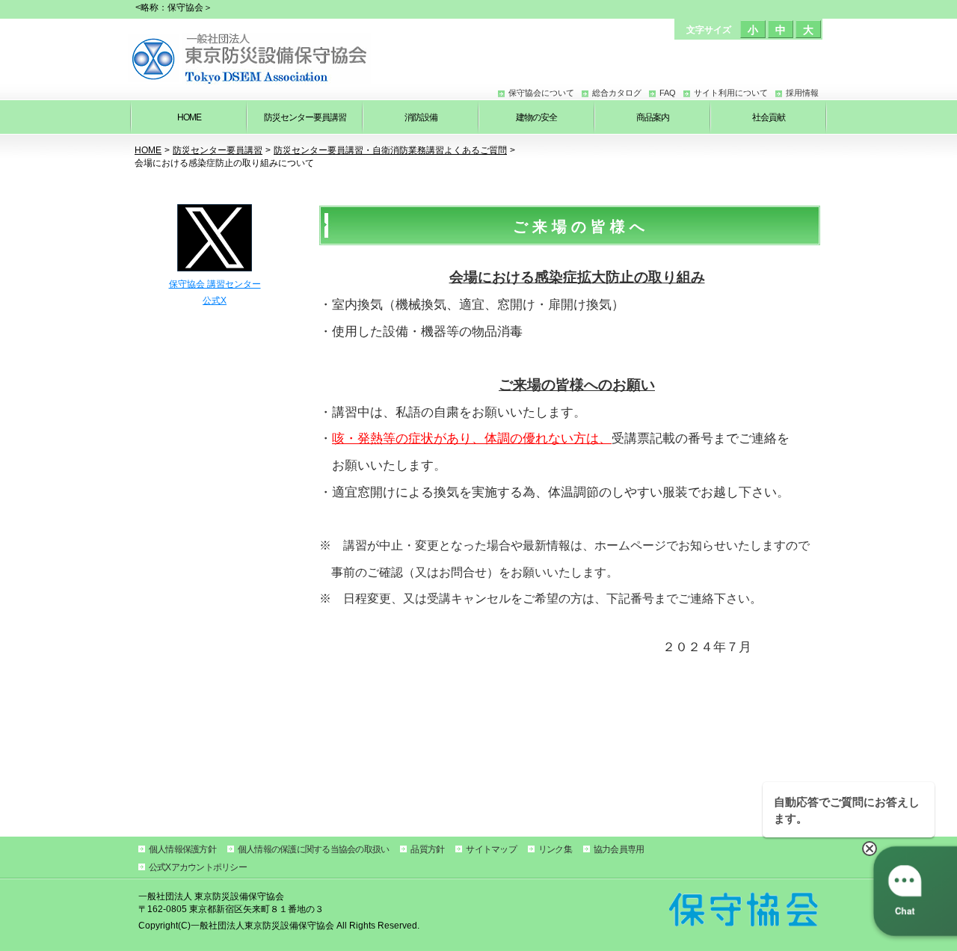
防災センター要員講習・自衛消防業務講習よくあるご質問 (390, 150)
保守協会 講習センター (215, 284)
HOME (148, 150)
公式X (215, 300)
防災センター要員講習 (217, 150)
